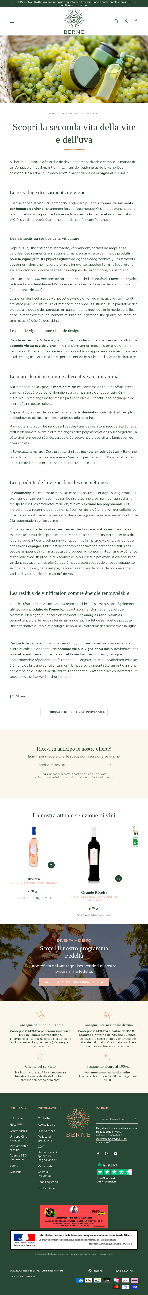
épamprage (86, 209)
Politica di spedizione (45, 1138)
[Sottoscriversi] (110, 765)
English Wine (47, 1188)
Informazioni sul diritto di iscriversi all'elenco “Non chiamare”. (74, 777)
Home (52, 113)
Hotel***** (16, 1124)
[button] (116, 21)
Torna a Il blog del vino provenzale (76, 712)
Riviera (34, 881)
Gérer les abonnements (22, 1276)
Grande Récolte (94, 896)
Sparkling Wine (48, 1182)
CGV (41, 1146)
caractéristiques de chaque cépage (103, 562)
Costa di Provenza (44, 1173)
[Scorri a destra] (135, 3)
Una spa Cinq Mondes (18, 1138)
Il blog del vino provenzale (78, 113)
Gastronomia (18, 1131)
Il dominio (16, 1118)
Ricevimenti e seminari (19, 1148)
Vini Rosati (45, 1166)
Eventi (14, 1165)
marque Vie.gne (101, 540)
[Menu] (12, 21)
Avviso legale (46, 1124)
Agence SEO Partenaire (18, 1157)
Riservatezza (46, 1131)
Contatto (44, 1118)
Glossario (16, 1172)
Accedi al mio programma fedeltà (74, 982)
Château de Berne (29, 1270)
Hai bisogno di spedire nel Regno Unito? (47, 1156)
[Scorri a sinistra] (13, 3)
